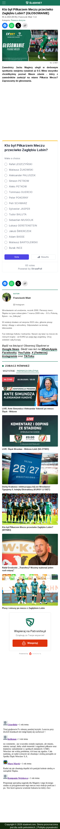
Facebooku (9, 352)
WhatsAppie (49, 349)
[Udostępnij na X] (18, 25)
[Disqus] (30, 755)
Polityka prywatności (48, 827)
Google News (10, 349)
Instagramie (9, 356)
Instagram (19, 305)
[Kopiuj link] (25, 25)
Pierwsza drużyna (18, 20)
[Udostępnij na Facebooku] (5, 25)
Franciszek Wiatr (25, 17)
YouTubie (24, 352)
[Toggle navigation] (4, 3)
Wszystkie (9, 371)
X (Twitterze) (39, 352)
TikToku (29, 356)
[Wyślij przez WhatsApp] (11, 25)
